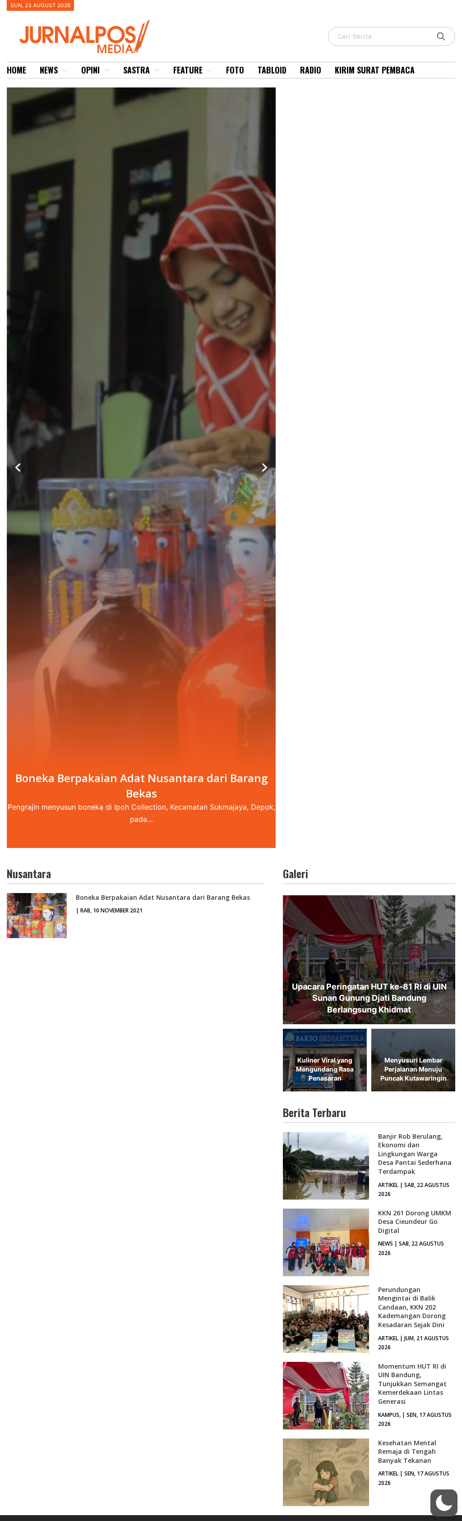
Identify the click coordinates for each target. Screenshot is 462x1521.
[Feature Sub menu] (210, 70)
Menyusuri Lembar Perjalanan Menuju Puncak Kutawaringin (413, 1068)
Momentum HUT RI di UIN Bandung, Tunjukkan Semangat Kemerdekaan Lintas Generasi (412, 1384)
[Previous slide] (18, 467)
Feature (188, 70)
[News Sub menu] (65, 70)
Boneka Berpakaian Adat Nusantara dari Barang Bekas (163, 897)
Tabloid (272, 70)
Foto (235, 70)
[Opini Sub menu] (107, 70)
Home (16, 70)
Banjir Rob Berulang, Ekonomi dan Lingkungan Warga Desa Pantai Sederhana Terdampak (415, 1154)
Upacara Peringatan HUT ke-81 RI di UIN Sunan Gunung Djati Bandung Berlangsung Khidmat (369, 998)
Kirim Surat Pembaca (375, 70)
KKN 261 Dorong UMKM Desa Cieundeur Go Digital (414, 1222)
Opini (90, 70)
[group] (141, 467)
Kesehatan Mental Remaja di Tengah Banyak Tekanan (407, 1452)
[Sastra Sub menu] (157, 70)
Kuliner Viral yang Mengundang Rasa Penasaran (325, 1068)
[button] (443, 1502)
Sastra (136, 70)
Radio (310, 70)
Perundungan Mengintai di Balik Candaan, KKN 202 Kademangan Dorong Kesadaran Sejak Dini (412, 1307)
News (49, 70)
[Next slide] (264, 467)
